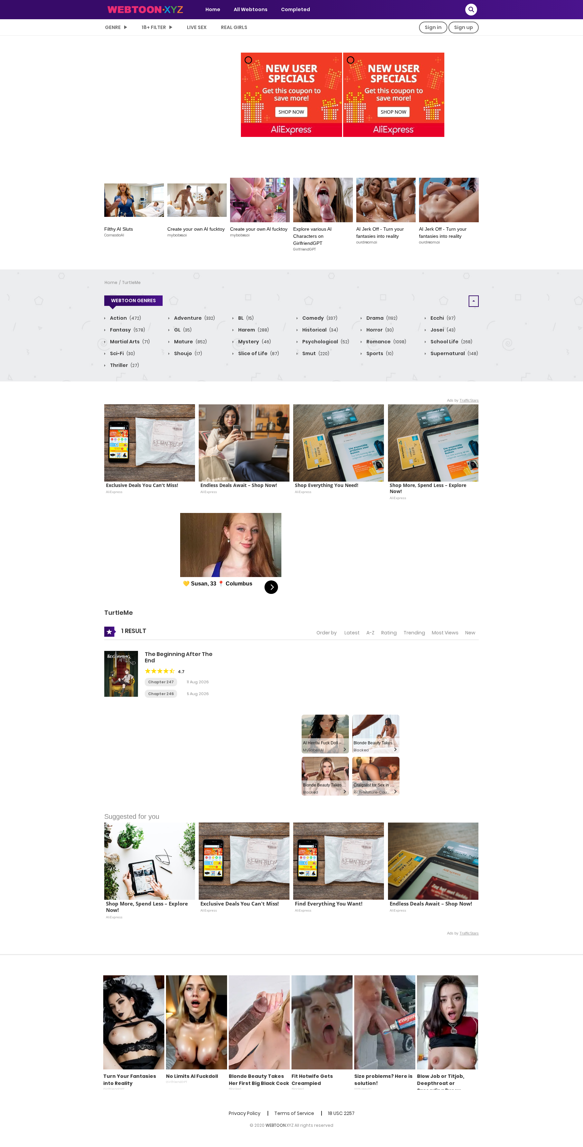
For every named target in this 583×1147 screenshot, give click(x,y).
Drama (381, 318)
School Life (450, 341)
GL (182, 329)
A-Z (370, 632)
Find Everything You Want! (328, 903)
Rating (389, 632)
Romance (385, 341)
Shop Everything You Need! (326, 485)
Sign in (433, 27)
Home (212, 9)
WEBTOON (276, 1125)
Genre (113, 27)
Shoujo (187, 353)
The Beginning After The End (179, 657)
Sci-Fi (122, 353)
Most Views (445, 632)
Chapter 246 (161, 693)
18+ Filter (154, 27)
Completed (295, 9)
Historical (319, 329)
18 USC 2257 (341, 1113)
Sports (379, 353)
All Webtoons (251, 9)
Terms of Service (294, 1113)
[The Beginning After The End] (121, 673)
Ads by (463, 400)
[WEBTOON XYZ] (145, 9)
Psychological (325, 341)
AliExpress (114, 491)
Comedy (319, 318)
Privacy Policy (244, 1113)
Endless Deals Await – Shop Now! (238, 485)
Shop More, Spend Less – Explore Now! (429, 488)
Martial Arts (129, 341)
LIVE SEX (196, 27)
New (470, 632)
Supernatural (453, 353)
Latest (352, 632)
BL (245, 318)
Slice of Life (258, 353)
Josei (442, 329)
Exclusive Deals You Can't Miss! (142, 485)
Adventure (194, 318)
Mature (190, 341)
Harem (253, 329)
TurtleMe (131, 282)
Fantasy (127, 329)
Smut (315, 353)
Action (125, 318)
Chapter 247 (161, 682)
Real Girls (234, 27)
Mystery (254, 341)
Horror (379, 329)
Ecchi (442, 318)
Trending (414, 632)
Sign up (463, 27)
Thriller (124, 365)
